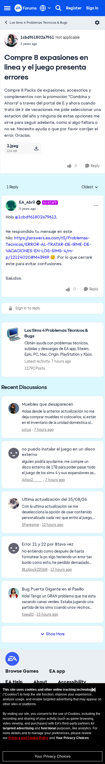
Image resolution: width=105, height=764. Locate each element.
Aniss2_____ (32, 479)
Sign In (92, 8)
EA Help (14, 682)
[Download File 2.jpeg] (36, 148)
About (40, 682)
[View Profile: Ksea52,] (13, 593)
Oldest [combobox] (90, 187)
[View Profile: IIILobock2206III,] (13, 548)
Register (74, 8)
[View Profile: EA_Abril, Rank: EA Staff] (11, 205)
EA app (57, 671)
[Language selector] (45, 8)
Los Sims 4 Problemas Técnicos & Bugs (38, 22)
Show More (55, 634)
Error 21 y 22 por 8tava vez (48, 544)
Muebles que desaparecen (47, 404)
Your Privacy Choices (52, 756)
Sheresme (30, 524)
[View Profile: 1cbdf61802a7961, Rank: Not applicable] (11, 40)
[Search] (58, 8)
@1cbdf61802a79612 (35, 217)
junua (26, 429)
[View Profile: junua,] (13, 408)
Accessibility (72, 682)
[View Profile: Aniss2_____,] (13, 453)
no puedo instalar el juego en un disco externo (58, 451)
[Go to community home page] (26, 8)
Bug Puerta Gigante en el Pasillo (53, 589)
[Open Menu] (97, 22)
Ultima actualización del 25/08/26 (54, 499)
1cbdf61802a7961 (37, 37)
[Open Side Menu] (7, 8)
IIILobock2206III (34, 569)
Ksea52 (28, 614)
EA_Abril (27, 202)
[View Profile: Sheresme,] (13, 503)
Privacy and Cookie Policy (28, 738)
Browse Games (21, 671)
